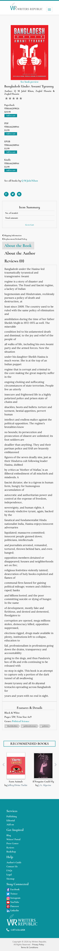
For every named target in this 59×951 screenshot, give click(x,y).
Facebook (14, 889)
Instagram (15, 897)
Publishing (11, 816)
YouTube (14, 902)
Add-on (10, 824)
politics (45, 726)
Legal (9, 874)
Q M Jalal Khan (29, 180)
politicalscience (30, 726)
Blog (8, 835)
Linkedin (14, 910)
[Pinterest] (19, 193)
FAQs (9, 870)
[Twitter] (12, 193)
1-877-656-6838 (18, 929)
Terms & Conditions (29, 947)
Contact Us (12, 866)
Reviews (10, 847)
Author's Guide (13, 862)
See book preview (29, 81)
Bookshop (11, 851)
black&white (12, 726)
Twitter (13, 893)
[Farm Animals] (16, 765)
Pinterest (14, 906)
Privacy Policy (38, 944)
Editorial (10, 820)
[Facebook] (6, 193)
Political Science (20, 721)
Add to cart (10, 115)
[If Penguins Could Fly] (43, 765)
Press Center (12, 843)
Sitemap (10, 878)
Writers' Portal (13, 839)
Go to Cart (29, 225)
